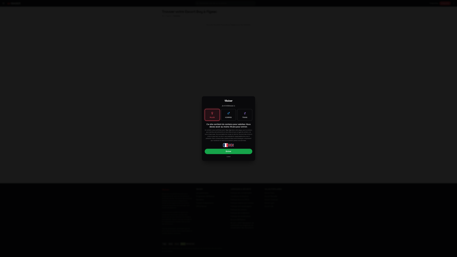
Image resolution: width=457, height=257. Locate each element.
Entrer (228, 151)
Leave (228, 157)
